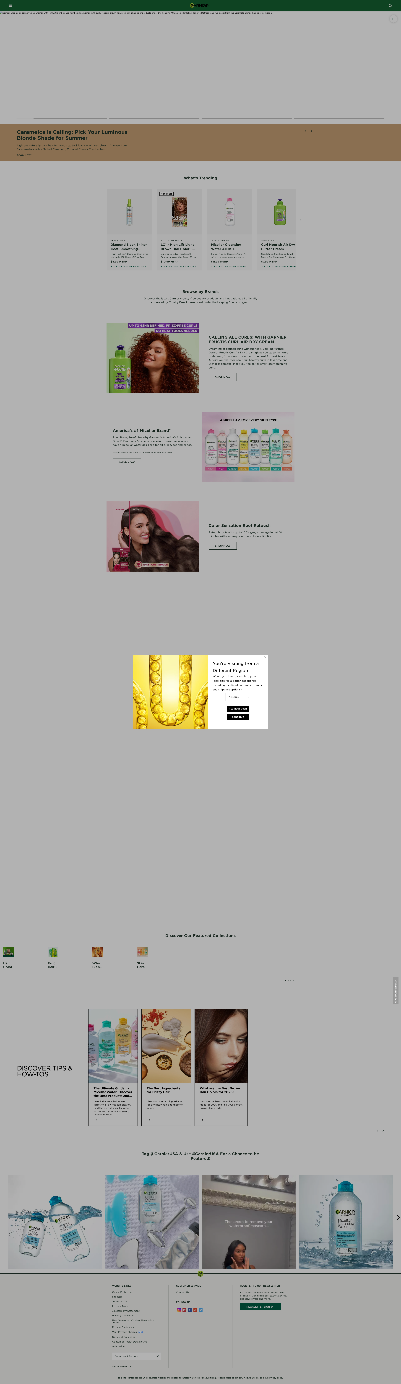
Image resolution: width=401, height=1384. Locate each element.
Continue (238, 717)
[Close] (265, 657)
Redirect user (238, 708)
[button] (395, 991)
